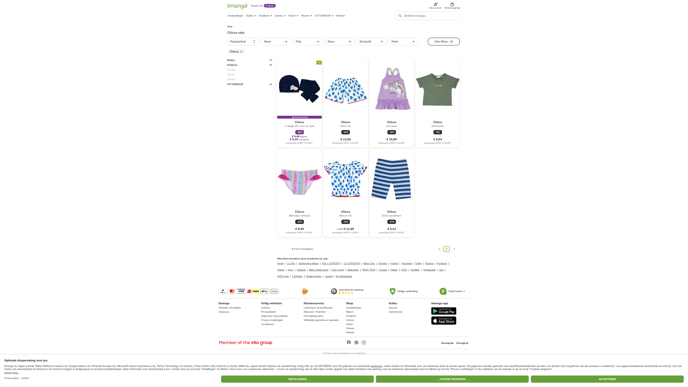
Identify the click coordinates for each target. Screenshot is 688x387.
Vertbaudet (429, 270)
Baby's (231, 60)
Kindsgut (442, 263)
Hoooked (407, 263)
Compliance (267, 324)
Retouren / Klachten (315, 312)
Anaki (280, 263)
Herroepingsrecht (313, 316)
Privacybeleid (268, 312)
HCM (404, 270)
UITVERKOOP (235, 84)
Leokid (328, 276)
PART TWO (368, 270)
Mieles (394, 270)
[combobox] (427, 15)
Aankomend (395, 312)
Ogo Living (338, 270)
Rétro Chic (369, 263)
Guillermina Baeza (309, 263)
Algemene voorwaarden (274, 316)
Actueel (393, 307)
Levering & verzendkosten (318, 307)
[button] (452, 5)
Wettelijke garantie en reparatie (321, 320)
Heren (349, 324)
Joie (441, 270)
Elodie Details (313, 276)
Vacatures (224, 312)
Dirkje (418, 263)
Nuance (429, 263)
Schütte (382, 263)
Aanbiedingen (353, 307)
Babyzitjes (353, 270)
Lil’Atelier (297, 276)
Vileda (280, 270)
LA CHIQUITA (352, 263)
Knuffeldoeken (344, 276)
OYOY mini (283, 276)
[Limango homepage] (238, 5)
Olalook (301, 270)
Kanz (290, 270)
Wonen (350, 328)
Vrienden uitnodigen (230, 307)
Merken (350, 332)
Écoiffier (415, 270)
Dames (350, 320)
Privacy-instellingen (272, 320)
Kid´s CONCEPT (331, 263)
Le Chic (291, 263)
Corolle (383, 270)
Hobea (394, 263)
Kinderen (232, 65)
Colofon (265, 307)
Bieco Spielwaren (318, 270)
